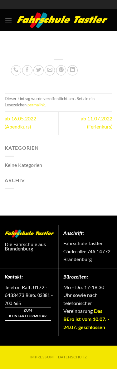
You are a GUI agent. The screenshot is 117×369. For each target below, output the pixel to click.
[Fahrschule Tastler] (62, 20)
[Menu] (8, 20)
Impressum (42, 357)
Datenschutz (72, 357)
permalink (36, 105)
